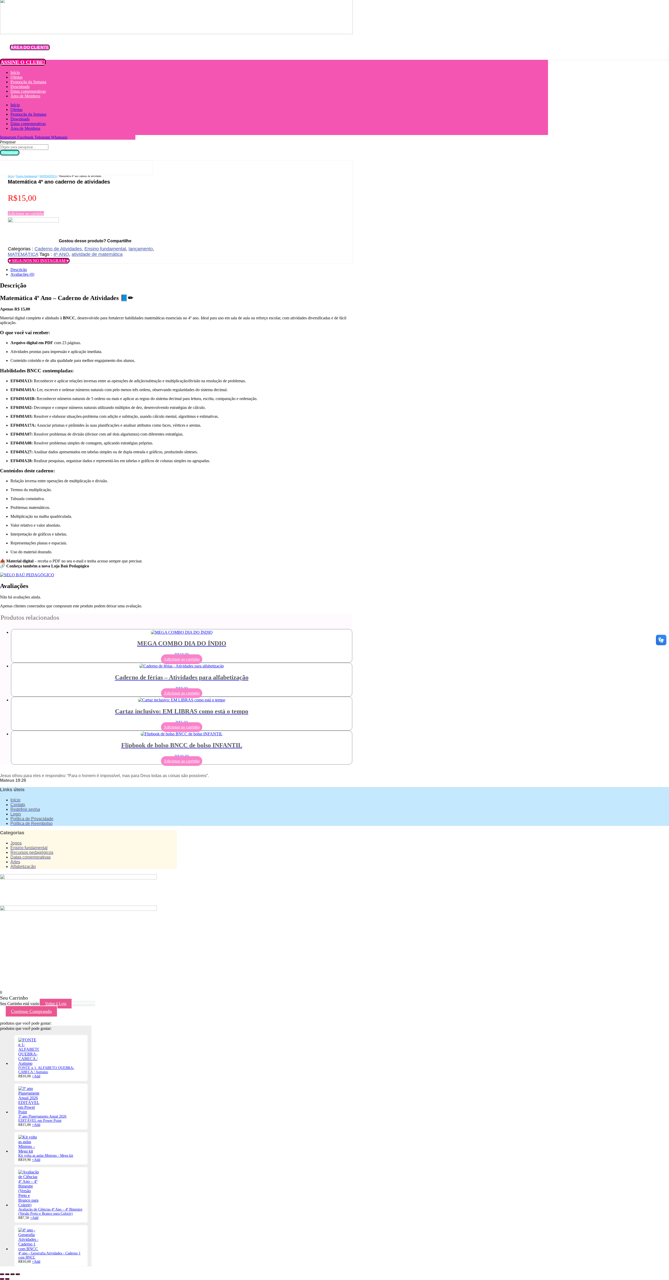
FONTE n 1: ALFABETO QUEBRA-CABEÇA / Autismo (46, 1070)
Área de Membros (25, 96)
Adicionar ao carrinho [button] (182, 659)
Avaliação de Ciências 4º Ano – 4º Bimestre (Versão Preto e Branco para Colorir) (50, 1211)
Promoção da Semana (28, 82)
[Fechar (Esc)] (18, 1274)
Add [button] (36, 1076)
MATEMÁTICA (48, 176)
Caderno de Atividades (58, 248)
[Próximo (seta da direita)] (7, 1279)
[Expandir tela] (7, 1274)
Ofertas (16, 77)
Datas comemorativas (28, 91)
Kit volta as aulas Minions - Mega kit (45, 1156)
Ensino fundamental (26, 176)
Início (15, 72)
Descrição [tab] (18, 269)
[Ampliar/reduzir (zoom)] (2, 1274)
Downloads (20, 86)
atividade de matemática (97, 254)
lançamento (141, 248)
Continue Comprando (31, 1011)
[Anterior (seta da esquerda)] (2, 1279)
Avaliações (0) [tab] (22, 274)
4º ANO (61, 254)
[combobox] (24, 147)
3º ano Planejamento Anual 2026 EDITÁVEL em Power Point (42, 1118)
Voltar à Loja (55, 1003)
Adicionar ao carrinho (26, 213)
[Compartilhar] (12, 1274)
